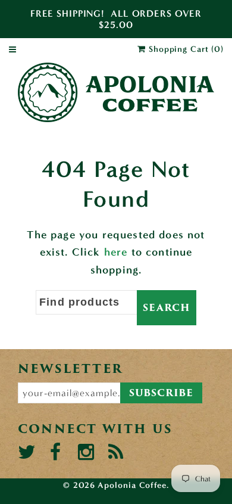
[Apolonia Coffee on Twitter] (25, 452)
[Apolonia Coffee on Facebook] (55, 452)
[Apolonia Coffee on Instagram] (85, 452)
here (116, 252)
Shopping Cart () (185, 49)
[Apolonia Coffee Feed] (115, 452)
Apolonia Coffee (132, 485)
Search (166, 307)
